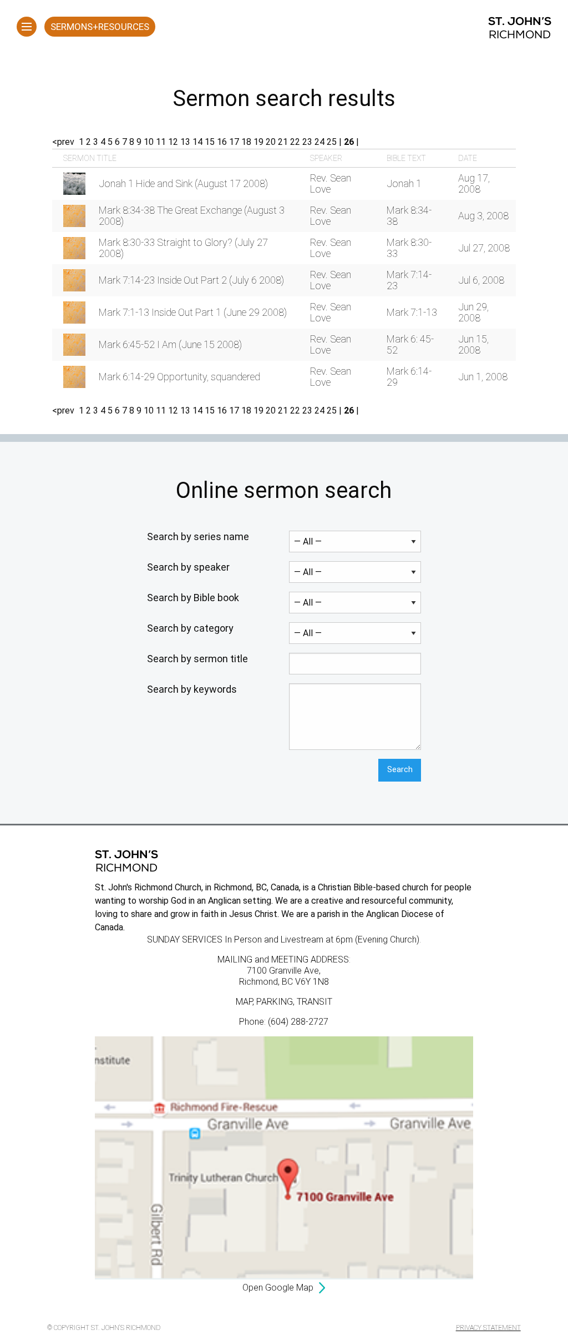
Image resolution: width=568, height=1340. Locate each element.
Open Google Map (277, 1287)
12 (173, 142)
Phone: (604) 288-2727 (283, 1021)
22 (295, 142)
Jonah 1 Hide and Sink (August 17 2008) (183, 183)
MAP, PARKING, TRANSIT (284, 1001)
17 (234, 142)
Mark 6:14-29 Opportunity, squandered (179, 376)
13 (185, 142)
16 (222, 142)
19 (258, 142)
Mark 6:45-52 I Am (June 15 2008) (170, 344)
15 (210, 142)
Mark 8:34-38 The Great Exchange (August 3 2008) (192, 215)
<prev (63, 142)
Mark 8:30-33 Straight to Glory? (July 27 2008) (183, 247)
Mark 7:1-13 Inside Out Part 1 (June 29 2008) (193, 312)
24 (319, 142)
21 (283, 142)
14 (197, 142)
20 (271, 142)
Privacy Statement (488, 1328)
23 (307, 142)
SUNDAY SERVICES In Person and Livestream (235, 939)
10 (149, 142)
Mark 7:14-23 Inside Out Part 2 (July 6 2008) (191, 280)
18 (246, 142)
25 (332, 142)
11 (161, 142)
